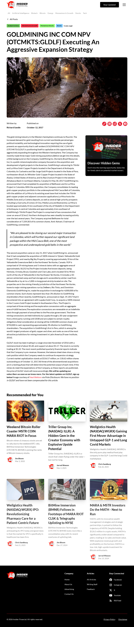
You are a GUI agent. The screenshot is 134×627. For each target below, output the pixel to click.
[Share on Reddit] (115, 124)
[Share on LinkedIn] (109, 124)
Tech (85, 13)
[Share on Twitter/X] (120, 124)
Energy (50, 13)
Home (67, 579)
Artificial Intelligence (20, 13)
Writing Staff (92, 584)
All (9, 13)
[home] (17, 4)
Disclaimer (122, 619)
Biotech (34, 13)
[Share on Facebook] (125, 124)
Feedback (91, 589)
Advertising (69, 589)
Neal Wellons (36, 377)
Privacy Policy (109, 619)
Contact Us (69, 594)
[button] (124, 5)
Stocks (78, 13)
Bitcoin (43, 13)
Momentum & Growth (64, 13)
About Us (68, 584)
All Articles (91, 579)
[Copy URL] (104, 124)
